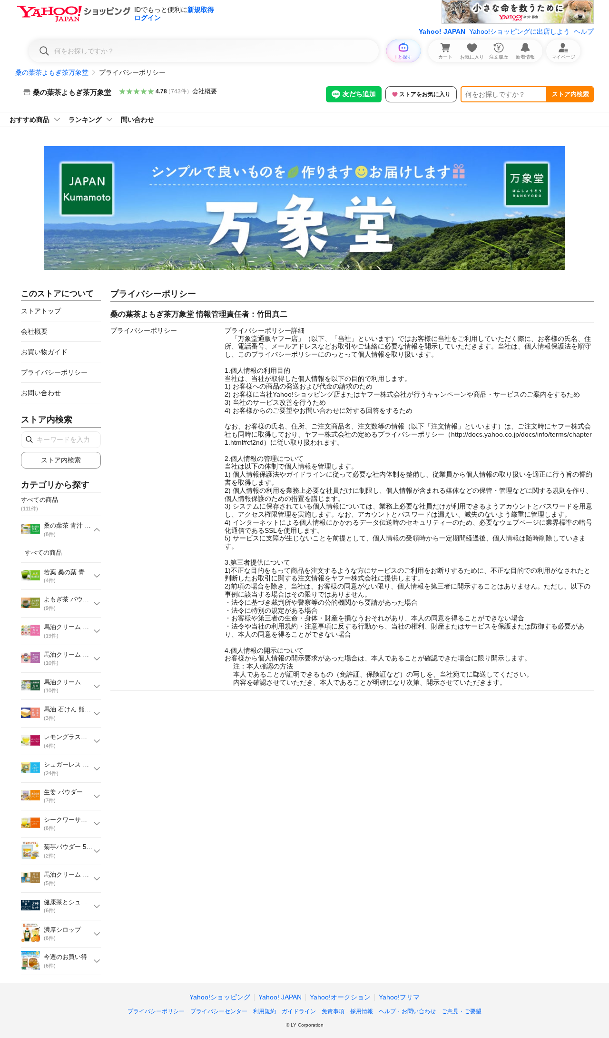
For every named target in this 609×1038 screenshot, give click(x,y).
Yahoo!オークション (340, 997)
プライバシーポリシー (54, 372)
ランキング (85, 119)
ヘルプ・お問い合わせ (407, 1011)
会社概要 (204, 91)
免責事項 (333, 1011)
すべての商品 (43, 552)
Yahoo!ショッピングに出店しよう (519, 31)
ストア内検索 (570, 94)
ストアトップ (41, 311)
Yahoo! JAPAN (442, 31)
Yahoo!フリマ (399, 997)
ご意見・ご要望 (461, 1011)
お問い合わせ (41, 393)
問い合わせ (137, 119)
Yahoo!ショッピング (219, 997)
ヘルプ (584, 31)
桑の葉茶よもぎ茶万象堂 (51, 72)
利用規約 (264, 1011)
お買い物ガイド (44, 352)
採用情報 (361, 1011)
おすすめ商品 (29, 119)
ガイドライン (299, 1011)
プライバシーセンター (218, 1011)
